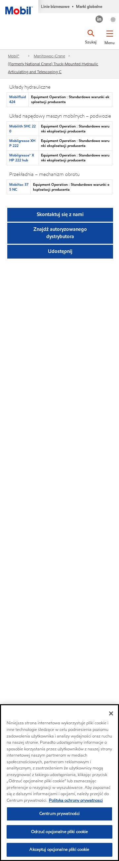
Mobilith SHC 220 (22, 129)
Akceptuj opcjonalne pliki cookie (59, 849)
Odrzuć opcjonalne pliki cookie (59, 832)
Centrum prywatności (59, 814)
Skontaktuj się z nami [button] (60, 214)
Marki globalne (89, 6)
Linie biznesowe (55, 6)
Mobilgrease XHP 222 (22, 143)
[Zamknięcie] (111, 713)
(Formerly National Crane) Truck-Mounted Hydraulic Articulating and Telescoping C (53, 67)
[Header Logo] (19, 7)
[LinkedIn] (99, 19)
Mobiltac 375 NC (18, 187)
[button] (109, 36)
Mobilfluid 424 (17, 99)
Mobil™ (13, 56)
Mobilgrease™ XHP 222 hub (21, 158)
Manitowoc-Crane (49, 56)
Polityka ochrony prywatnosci (76, 800)
